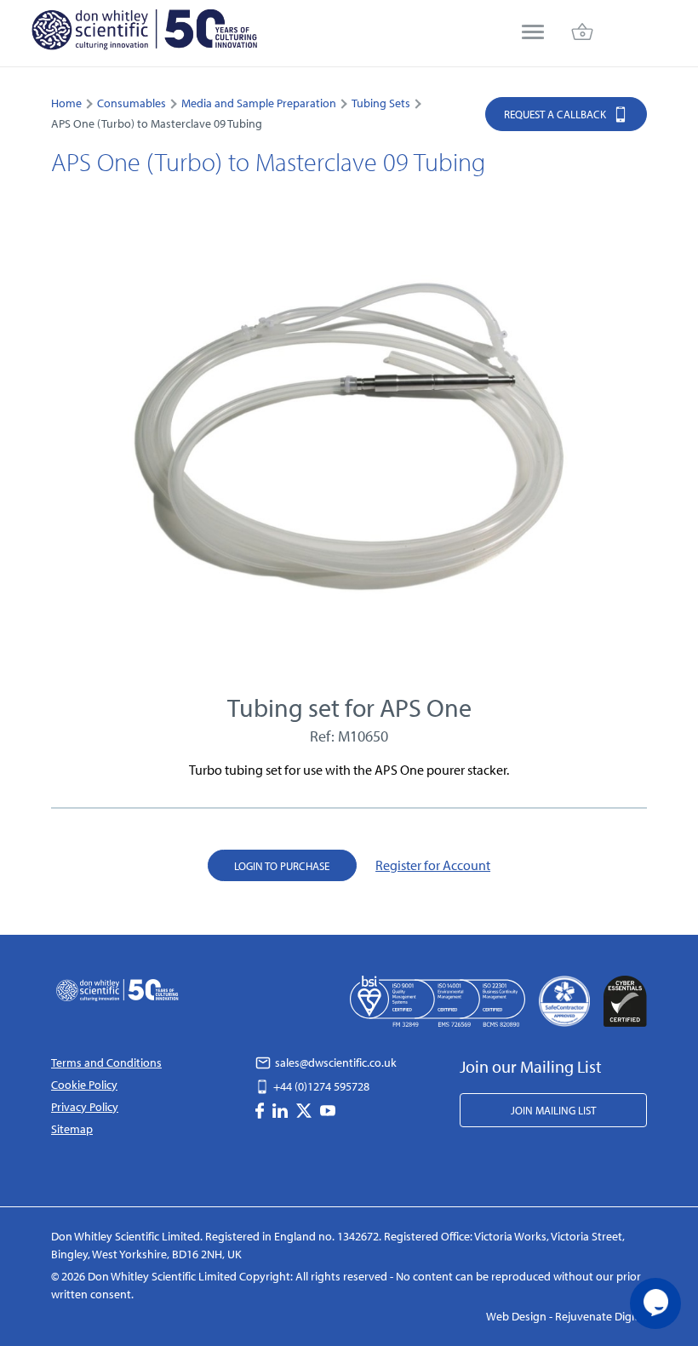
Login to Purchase (281, 866)
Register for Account (432, 864)
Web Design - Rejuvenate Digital (566, 1316)
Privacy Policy (84, 1106)
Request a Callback (556, 114)
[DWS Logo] (144, 33)
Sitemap (72, 1129)
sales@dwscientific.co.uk (334, 1062)
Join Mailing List (553, 1110)
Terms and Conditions (106, 1062)
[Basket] (582, 34)
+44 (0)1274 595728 (320, 1086)
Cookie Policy (84, 1084)
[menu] (533, 34)
